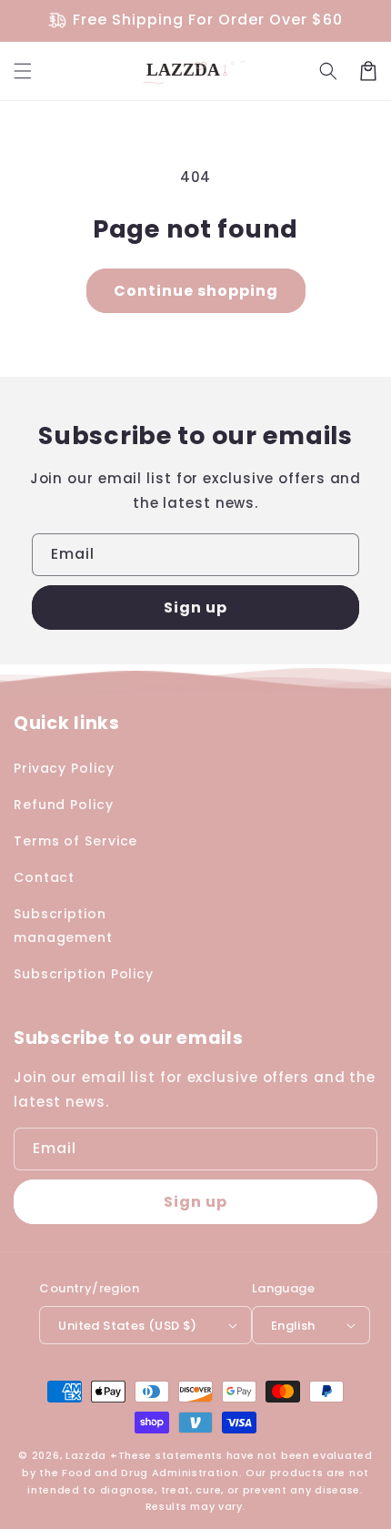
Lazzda (85, 1455)
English (293, 1325)
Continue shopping (196, 290)
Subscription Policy (84, 974)
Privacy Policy (64, 768)
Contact (44, 877)
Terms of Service (75, 841)
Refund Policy (64, 804)
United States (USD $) (127, 1325)
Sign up (195, 607)
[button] (23, 71)
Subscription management (63, 925)
